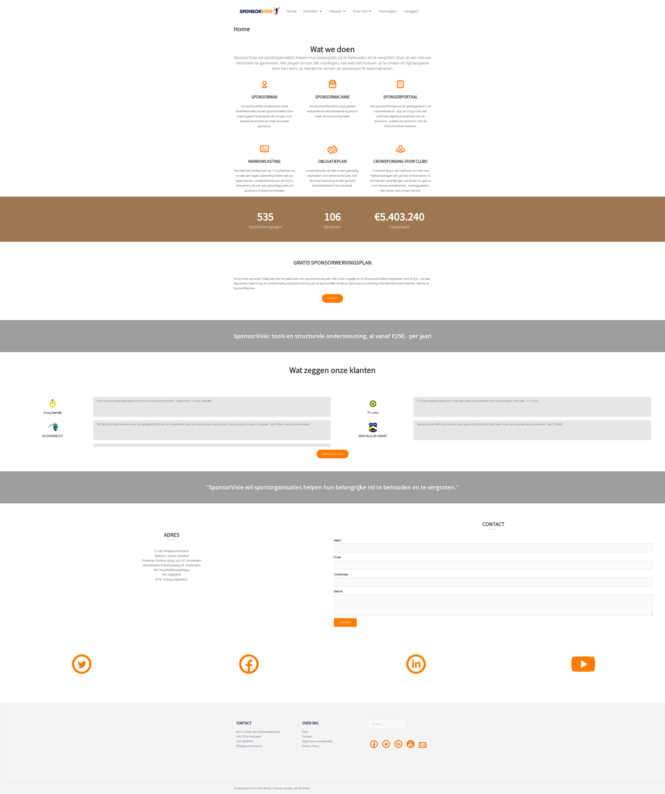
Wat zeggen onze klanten (332, 370)
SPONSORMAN (264, 97)
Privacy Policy (310, 746)
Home (291, 11)
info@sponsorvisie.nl (249, 746)
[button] (320, 11)
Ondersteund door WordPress (253, 788)
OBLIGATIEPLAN (332, 161)
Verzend (345, 622)
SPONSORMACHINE (332, 97)
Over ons (360, 11)
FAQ (305, 732)
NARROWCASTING (264, 161)
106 (332, 216)
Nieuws (335, 11)
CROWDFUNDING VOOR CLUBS (400, 161)
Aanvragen (388, 11)
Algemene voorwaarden (317, 741)
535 (265, 216)
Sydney (288, 788)
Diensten (310, 11)
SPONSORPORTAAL (400, 97)
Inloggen (411, 11)
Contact (307, 736)
